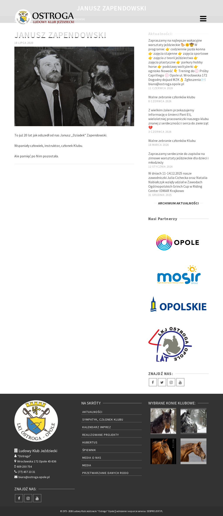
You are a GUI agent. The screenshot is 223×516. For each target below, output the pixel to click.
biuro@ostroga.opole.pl (34, 477)
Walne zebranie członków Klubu (172, 140)
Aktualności (92, 412)
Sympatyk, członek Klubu (102, 419)
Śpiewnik (89, 450)
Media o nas (91, 458)
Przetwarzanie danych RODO (105, 473)
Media (86, 465)
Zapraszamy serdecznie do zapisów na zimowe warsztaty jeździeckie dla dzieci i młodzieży (178, 158)
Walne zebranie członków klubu (171, 97)
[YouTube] (180, 382)
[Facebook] (153, 382)
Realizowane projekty (100, 435)
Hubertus (90, 442)
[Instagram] (171, 382)
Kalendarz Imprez (96, 427)
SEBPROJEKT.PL (155, 511)
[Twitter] (162, 382)
